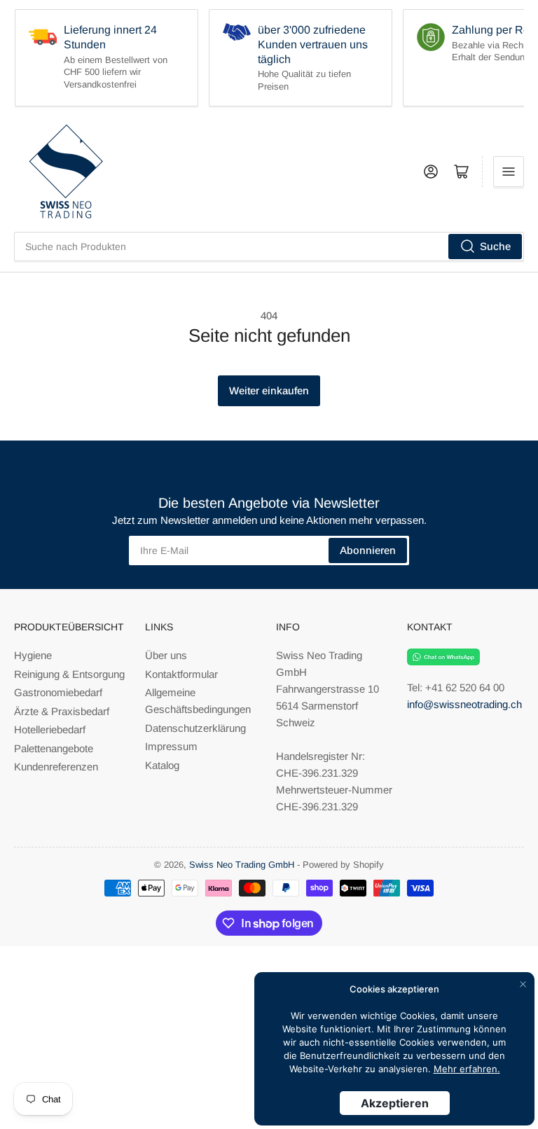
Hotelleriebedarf (49, 729)
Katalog (162, 765)
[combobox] (269, 246)
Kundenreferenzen (56, 767)
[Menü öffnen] (508, 171)
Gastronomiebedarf (58, 692)
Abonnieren (368, 550)
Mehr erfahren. (467, 1068)
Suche (495, 246)
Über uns (166, 655)
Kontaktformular (181, 674)
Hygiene (33, 655)
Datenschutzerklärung (195, 728)
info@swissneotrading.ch (464, 704)
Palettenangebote (53, 748)
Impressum (171, 746)
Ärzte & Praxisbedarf (61, 711)
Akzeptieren (395, 1103)
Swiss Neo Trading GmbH (241, 864)
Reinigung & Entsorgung (69, 674)
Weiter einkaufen (269, 390)
